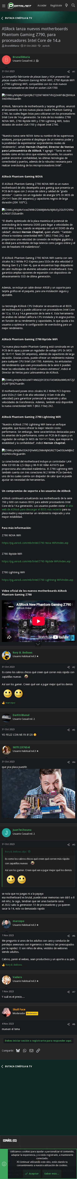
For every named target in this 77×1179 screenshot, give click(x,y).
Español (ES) (10, 1140)
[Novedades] (66, 5)
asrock (46, 45)
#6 (73, 935)
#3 (73, 729)
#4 (73, 762)
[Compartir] (68, 71)
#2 (73, 667)
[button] (3, 5)
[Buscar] (73, 5)
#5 (73, 844)
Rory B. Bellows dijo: (16, 851)
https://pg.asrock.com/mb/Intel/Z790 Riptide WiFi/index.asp (36, 561)
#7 (73, 992)
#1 (73, 71)
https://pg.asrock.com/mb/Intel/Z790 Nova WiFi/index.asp (35, 542)
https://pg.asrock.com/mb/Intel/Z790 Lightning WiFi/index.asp (37, 579)
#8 (73, 1024)
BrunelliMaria (12, 45)
